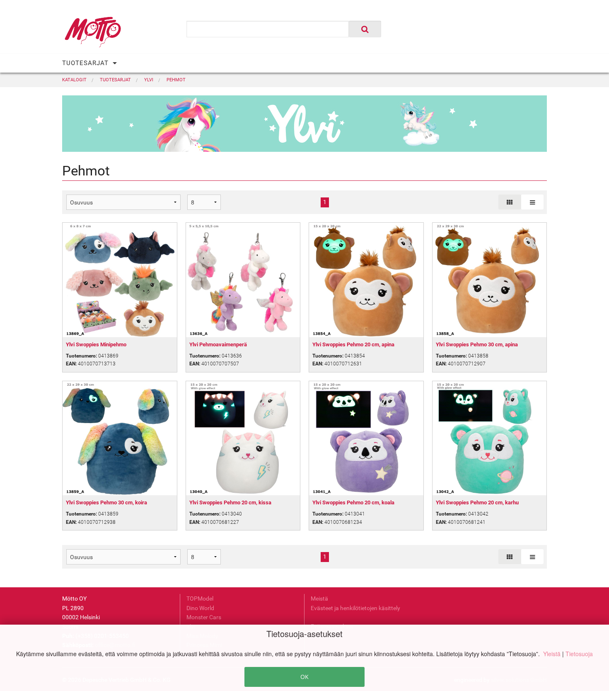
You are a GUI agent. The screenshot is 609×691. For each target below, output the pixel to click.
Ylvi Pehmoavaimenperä (218, 344)
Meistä (319, 598)
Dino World (200, 608)
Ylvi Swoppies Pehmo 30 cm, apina (477, 344)
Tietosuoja (579, 654)
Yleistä (552, 654)
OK (304, 677)
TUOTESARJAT (85, 63)
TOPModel (199, 598)
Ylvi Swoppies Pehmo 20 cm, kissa (230, 502)
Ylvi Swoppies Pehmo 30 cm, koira (106, 502)
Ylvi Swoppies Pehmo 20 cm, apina (353, 344)
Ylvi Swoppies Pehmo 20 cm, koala (353, 502)
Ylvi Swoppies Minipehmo (96, 344)
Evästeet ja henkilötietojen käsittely (355, 608)
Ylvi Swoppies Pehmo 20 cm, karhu (477, 502)
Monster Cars (203, 617)
